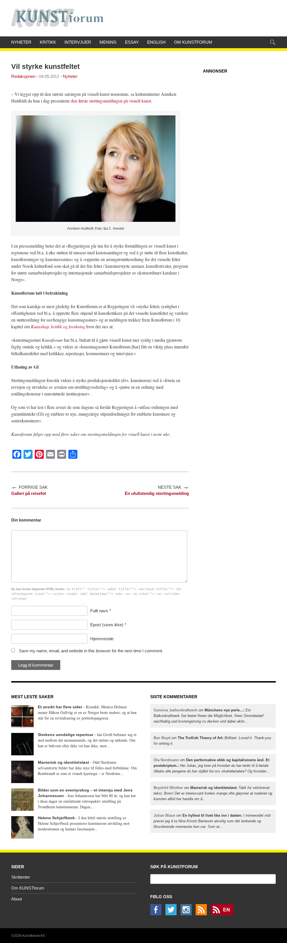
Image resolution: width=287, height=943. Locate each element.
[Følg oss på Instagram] (187, 913)
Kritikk (48, 42)
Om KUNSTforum (193, 42)
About (16, 899)
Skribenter (20, 877)
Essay (132, 42)
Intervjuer (77, 42)
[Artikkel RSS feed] (203, 913)
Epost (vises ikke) (106, 624)
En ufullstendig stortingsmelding (157, 493)
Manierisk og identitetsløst (63, 762)
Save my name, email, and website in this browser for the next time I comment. (91, 650)
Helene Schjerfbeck (56, 818)
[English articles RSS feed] (223, 913)
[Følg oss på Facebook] (157, 913)
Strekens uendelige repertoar (65, 734)
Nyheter (21, 42)
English (156, 42)
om (208, 715)
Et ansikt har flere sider (60, 707)
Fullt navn (99, 610)
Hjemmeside (102, 638)
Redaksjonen (23, 76)
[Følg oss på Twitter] (172, 913)
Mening (108, 42)
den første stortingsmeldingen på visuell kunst (111, 101)
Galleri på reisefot (28, 493)
